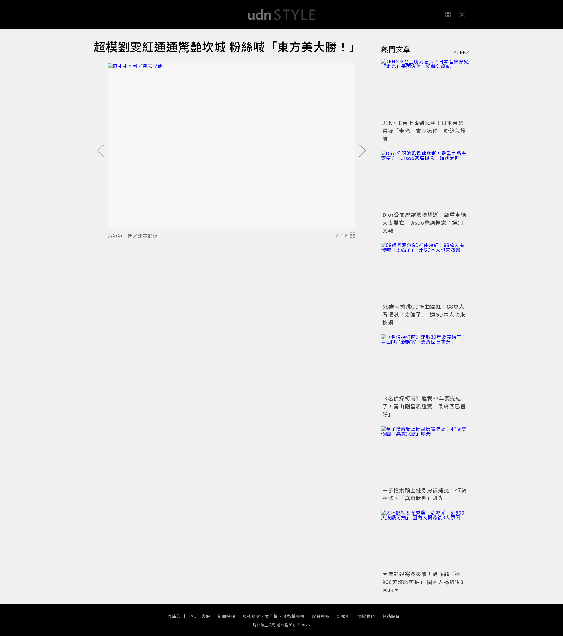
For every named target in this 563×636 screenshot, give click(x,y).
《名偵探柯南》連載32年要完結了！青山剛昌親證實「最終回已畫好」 (424, 406)
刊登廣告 (172, 616)
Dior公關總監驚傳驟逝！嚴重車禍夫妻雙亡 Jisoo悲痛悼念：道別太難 (424, 222)
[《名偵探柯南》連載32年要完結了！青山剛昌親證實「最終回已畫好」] (425, 363)
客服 (205, 616)
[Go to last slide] (101, 151)
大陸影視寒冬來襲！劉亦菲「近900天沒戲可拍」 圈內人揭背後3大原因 (423, 581)
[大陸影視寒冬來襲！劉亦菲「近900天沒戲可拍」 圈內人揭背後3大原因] (425, 539)
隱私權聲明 (294, 616)
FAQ (192, 616)
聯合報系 (321, 616)
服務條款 (251, 616)
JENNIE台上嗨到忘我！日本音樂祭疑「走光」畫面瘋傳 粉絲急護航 (424, 130)
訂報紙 (343, 616)
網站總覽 (391, 616)
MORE (459, 52)
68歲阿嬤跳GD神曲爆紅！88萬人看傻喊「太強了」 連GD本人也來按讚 (424, 314)
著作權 (271, 616)
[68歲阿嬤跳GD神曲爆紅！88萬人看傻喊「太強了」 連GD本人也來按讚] (425, 272)
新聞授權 (226, 616)
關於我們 (366, 616)
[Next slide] (362, 151)
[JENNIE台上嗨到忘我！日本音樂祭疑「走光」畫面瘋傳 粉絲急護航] (425, 88)
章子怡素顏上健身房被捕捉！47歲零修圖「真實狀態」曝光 (424, 494)
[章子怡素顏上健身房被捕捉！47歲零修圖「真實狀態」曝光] (425, 455)
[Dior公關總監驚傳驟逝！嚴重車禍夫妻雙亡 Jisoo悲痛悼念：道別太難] (425, 180)
